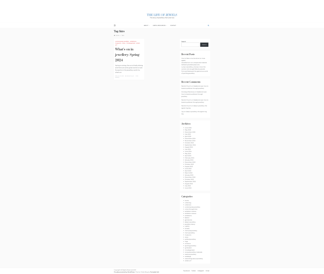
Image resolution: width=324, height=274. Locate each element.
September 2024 (190, 145)
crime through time (191, 209)
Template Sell (154, 272)
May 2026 (188, 130)
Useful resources (159, 25)
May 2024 (188, 153)
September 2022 (190, 181)
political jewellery (190, 239)
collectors (188, 205)
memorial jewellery (191, 230)
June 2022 (188, 188)
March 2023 (188, 173)
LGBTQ (187, 226)
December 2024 (190, 138)
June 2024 (188, 151)
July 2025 (188, 134)
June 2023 (188, 168)
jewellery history (190, 224)
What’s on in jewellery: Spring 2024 (127, 54)
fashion (187, 218)
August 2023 (189, 166)
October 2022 (189, 179)
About (146, 25)
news (123, 43)
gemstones (188, 220)
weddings (188, 256)
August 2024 (189, 147)
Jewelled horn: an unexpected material (194, 62)
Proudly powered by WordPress (124, 272)
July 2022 (188, 186)
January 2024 (189, 160)
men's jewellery (190, 233)
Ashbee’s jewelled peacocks (190, 65)
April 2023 (188, 171)
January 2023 (189, 175)
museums (118, 43)
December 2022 (190, 177)
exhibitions (133, 41)
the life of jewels (162, 15)
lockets (187, 228)
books (187, 200)
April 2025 (188, 136)
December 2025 (190, 132)
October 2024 (189, 143)
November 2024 (190, 140)
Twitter (193, 271)
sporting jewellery (190, 246)
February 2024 (189, 158)
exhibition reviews (190, 211)
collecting (188, 203)
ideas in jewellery (190, 222)
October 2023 (189, 164)
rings (186, 241)
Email (207, 271)
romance (188, 243)
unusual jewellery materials (193, 252)
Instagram (201, 271)
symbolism (188, 248)
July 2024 (188, 149)
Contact (173, 25)
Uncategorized (130, 43)
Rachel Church (130, 76)
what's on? (188, 261)
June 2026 (188, 128)
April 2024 (188, 155)
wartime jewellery (190, 254)
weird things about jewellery (194, 258)
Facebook (186, 271)
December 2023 (190, 162)
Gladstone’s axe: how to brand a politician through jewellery (194, 94)
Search (183, 41)
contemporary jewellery (122, 41)
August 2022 (189, 183)
